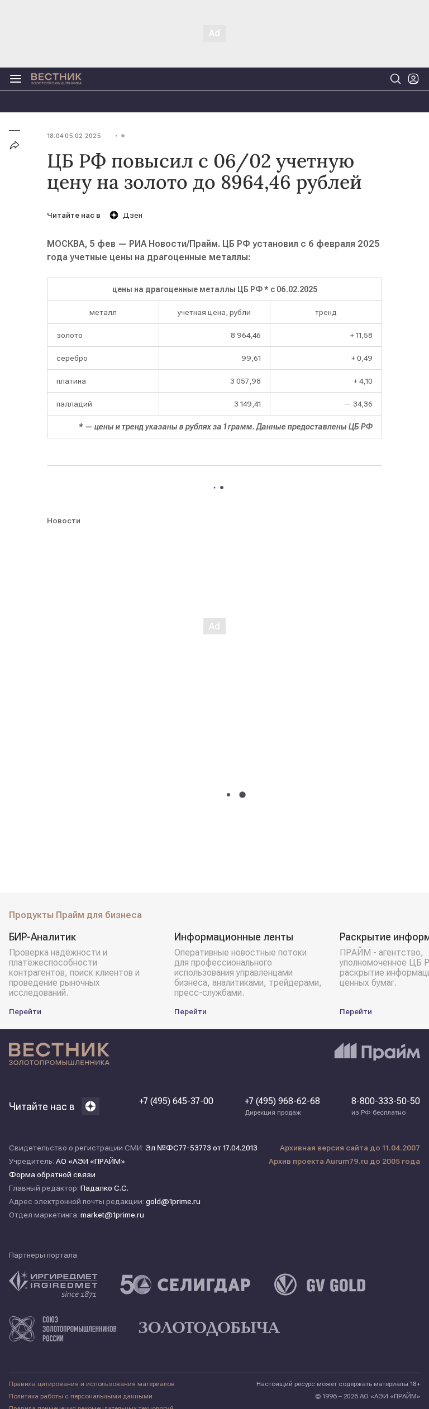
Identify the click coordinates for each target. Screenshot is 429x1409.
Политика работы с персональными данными (80, 1396)
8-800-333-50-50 (385, 1106)
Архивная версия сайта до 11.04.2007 (350, 1147)
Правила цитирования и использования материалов (92, 1384)
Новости (63, 520)
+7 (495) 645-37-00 (176, 1101)
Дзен (132, 215)
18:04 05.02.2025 (74, 136)
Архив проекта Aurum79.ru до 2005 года (344, 1161)
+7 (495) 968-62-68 (282, 1106)
